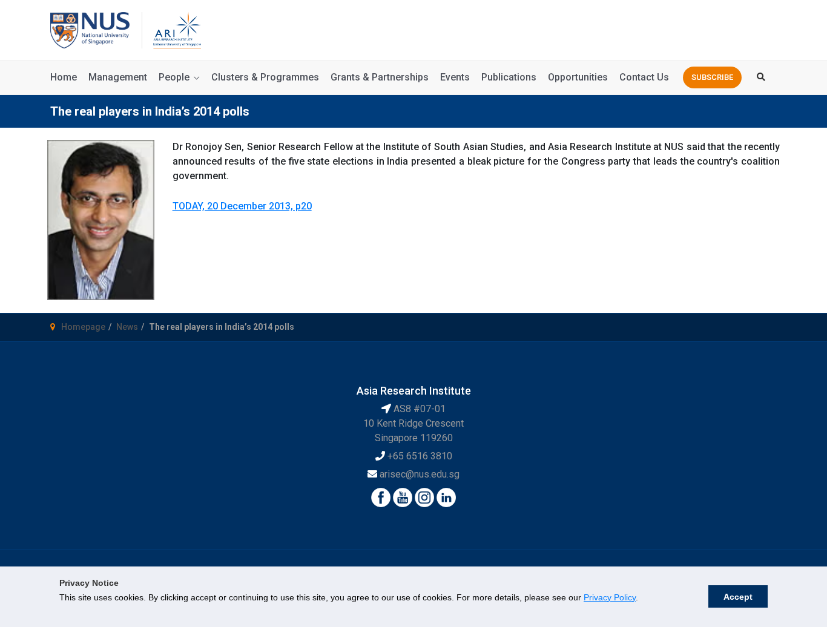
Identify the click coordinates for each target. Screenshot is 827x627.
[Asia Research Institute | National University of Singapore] (176, 29)
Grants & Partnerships (380, 77)
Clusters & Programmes (265, 77)
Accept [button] (738, 597)
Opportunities (578, 77)
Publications (508, 77)
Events (455, 77)
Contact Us (644, 77)
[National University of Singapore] (90, 29)
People (174, 77)
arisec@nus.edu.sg (420, 474)
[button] (712, 77)
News (127, 327)
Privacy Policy (610, 597)
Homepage (83, 327)
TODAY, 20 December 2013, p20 (242, 206)
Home (63, 77)
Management (117, 77)
